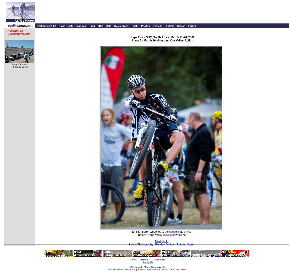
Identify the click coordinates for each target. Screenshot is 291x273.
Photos (145, 26)
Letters (170, 26)
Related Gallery (165, 244)
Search (181, 26)
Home (133, 259)
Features (80, 26)
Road (92, 26)
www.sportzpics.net (174, 235)
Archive (144, 259)
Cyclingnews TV (46, 26)
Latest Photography (141, 244)
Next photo (161, 241)
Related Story (185, 244)
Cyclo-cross (121, 26)
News (62, 26)
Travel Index (158, 259)
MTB (100, 26)
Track (134, 26)
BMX (108, 26)
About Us (148, 262)
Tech (70, 26)
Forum (192, 26)
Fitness (157, 26)
